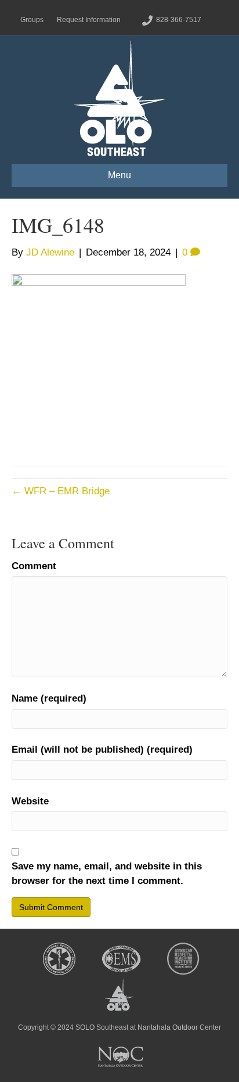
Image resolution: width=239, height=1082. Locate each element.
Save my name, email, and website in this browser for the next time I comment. (107, 873)
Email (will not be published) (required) (102, 749)
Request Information (89, 20)
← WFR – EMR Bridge (61, 491)
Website (30, 801)
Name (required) (49, 698)
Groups (32, 20)
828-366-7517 (178, 20)
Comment (34, 565)
